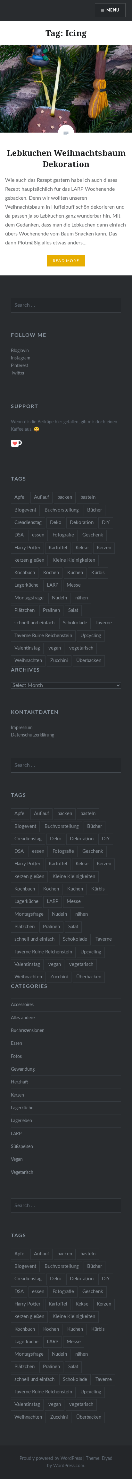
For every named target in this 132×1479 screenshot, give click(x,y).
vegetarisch (81, 648)
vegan (54, 648)
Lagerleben (21, 1120)
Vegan (17, 1159)
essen (38, 535)
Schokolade (75, 622)
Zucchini (59, 660)
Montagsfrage (29, 598)
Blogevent (25, 510)
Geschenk (92, 535)
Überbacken (88, 660)
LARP (52, 585)
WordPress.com (68, 1466)
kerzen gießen (29, 560)
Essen (16, 1043)
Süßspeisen (22, 1146)
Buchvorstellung (62, 510)
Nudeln (59, 598)
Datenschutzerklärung (32, 735)
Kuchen (75, 572)
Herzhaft (19, 1082)
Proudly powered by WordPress (51, 1458)
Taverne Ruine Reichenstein (43, 635)
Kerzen (104, 547)
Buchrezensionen (28, 1030)
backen (64, 497)
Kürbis (98, 572)
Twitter (18, 373)
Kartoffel (58, 547)
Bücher (94, 510)
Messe (74, 585)
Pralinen (51, 610)
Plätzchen (24, 610)
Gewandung (23, 1069)
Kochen (51, 572)
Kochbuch (24, 572)
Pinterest (19, 365)
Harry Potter (27, 547)
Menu (113, 10)
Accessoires (22, 1004)
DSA (19, 535)
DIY (106, 522)
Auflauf (41, 497)
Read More (66, 261)
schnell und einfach (34, 622)
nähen (81, 598)
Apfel (20, 497)
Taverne (103, 622)
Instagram (20, 358)
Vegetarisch (22, 1172)
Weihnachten (28, 660)
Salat (73, 610)
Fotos (16, 1056)
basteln (87, 497)
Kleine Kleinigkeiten (74, 560)
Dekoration (82, 522)
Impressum (22, 727)
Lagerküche (26, 585)
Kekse (82, 547)
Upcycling (90, 635)
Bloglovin (20, 350)
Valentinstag (27, 648)
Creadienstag (28, 522)
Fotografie (63, 535)
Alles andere (23, 1017)
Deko (56, 522)
